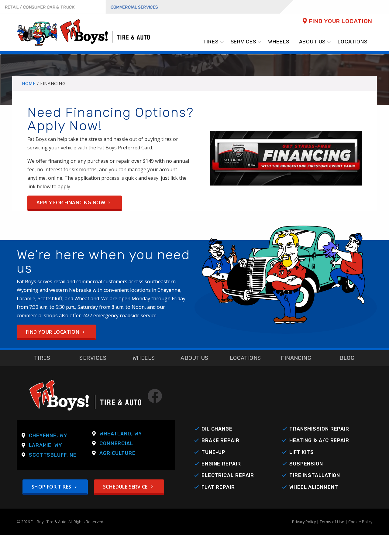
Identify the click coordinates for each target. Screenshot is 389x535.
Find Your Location (339, 21)
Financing (296, 358)
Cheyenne (168, 290)
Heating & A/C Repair (319, 440)
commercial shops (37, 315)
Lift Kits (301, 452)
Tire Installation (314, 475)
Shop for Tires (52, 486)
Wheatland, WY (120, 434)
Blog (347, 358)
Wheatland (86, 298)
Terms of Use (332, 521)
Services (92, 358)
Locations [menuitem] (352, 42)
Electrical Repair (227, 475)
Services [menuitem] (243, 42)
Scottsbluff (50, 298)
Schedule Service (126, 486)
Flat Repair (218, 487)
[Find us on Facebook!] (152, 399)
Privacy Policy (304, 521)
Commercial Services (134, 7)
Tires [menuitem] (210, 42)
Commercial (116, 443)
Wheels (144, 358)
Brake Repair (220, 440)
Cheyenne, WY (48, 435)
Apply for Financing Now (71, 202)
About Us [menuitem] (312, 42)
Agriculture (117, 453)
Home (29, 83)
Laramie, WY (45, 445)
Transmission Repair (319, 429)
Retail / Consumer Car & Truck (39, 7)
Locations (245, 358)
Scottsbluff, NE (53, 455)
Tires (42, 358)
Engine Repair (221, 464)
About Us (194, 358)
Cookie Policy (360, 521)
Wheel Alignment (313, 487)
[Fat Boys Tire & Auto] (83, 32)
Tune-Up (213, 452)
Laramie (26, 298)
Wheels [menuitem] (278, 42)
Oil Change (216, 429)
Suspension (306, 464)
